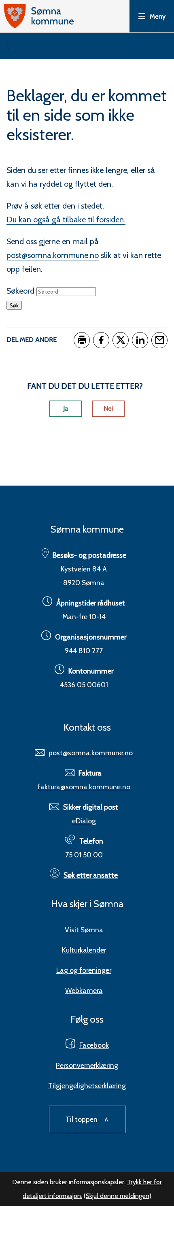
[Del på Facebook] (101, 340)
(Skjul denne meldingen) (117, 1196)
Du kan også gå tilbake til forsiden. (65, 219)
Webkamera (84, 990)
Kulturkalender (84, 950)
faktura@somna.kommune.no (84, 786)
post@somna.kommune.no (52, 255)
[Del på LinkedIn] (140, 340)
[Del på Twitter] (120, 340)
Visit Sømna (84, 929)
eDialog (84, 820)
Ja (65, 408)
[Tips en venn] (159, 340)
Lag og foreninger (83, 970)
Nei (108, 408)
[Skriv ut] (82, 340)
